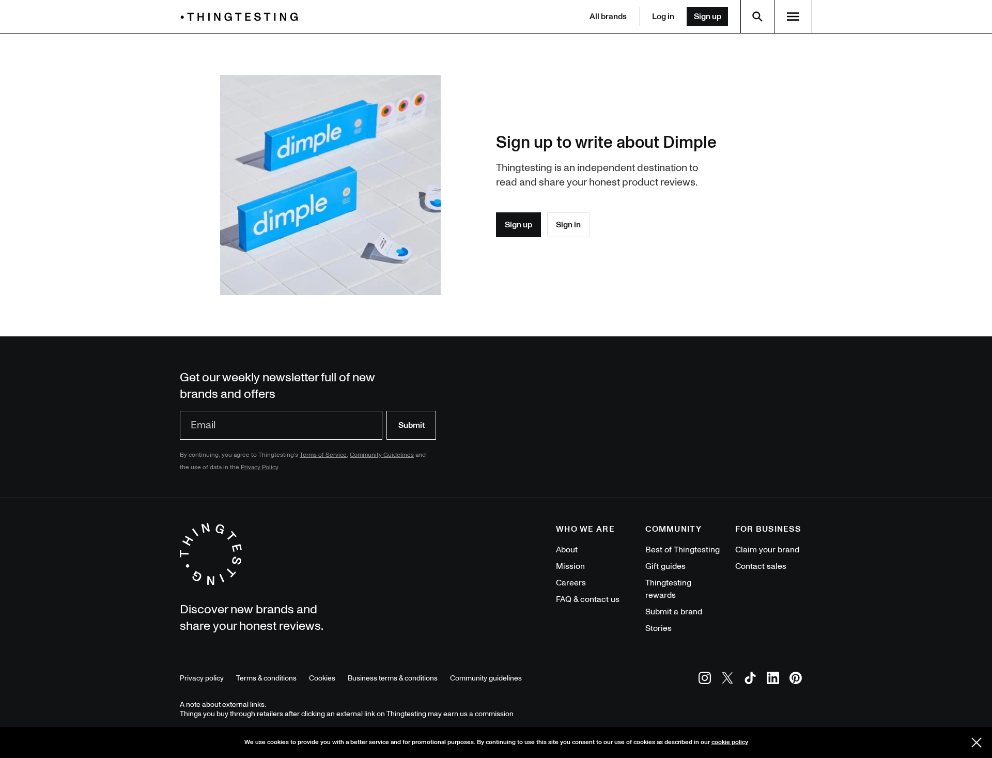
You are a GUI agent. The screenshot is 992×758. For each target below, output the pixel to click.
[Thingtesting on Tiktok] (750, 680)
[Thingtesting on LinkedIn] (773, 680)
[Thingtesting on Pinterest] (795, 680)
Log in (663, 16)
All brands (608, 16)
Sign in (568, 224)
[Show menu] (793, 16)
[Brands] (242, 16)
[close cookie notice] (976, 742)
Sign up (707, 16)
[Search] (757, 16)
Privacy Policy (259, 467)
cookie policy (729, 742)
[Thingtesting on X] (727, 680)
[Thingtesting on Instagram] (705, 680)
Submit (411, 425)
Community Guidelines (382, 455)
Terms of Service (323, 455)
